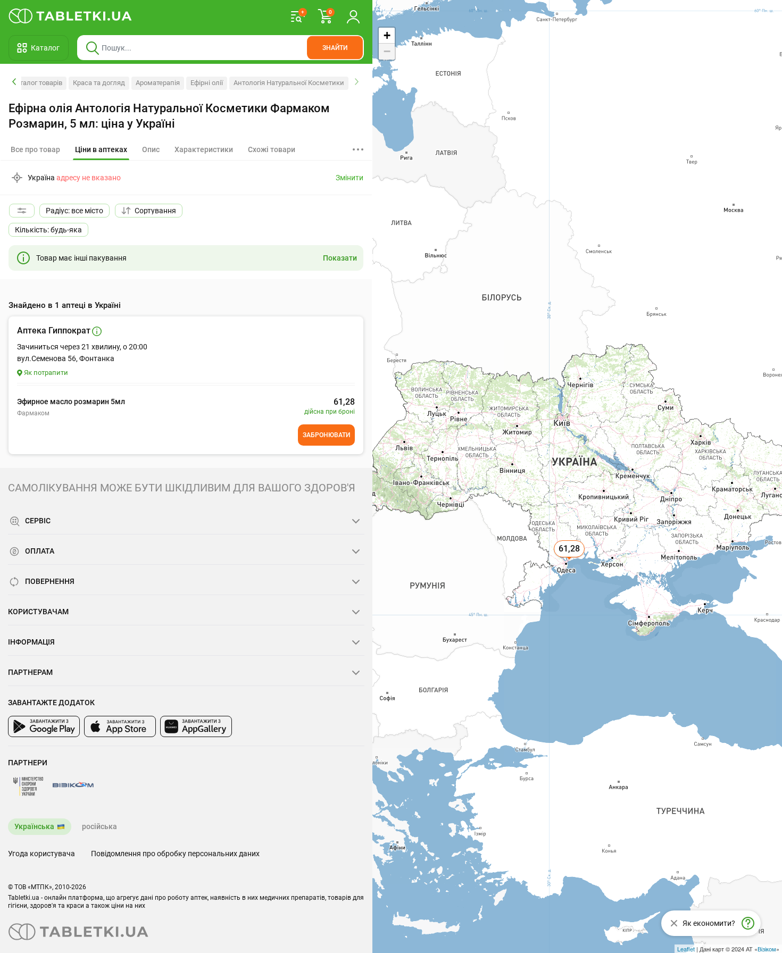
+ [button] (387, 35)
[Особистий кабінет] (353, 16)
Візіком (767, 948)
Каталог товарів (37, 83)
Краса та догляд (99, 83)
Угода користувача (41, 853)
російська (99, 826)
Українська (34, 826)
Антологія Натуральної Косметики (289, 83)
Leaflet (686, 948)
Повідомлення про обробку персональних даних (175, 853)
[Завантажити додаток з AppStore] (120, 726)
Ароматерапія (158, 83)
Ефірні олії (206, 83)
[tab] (101, 150)
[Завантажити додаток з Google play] (44, 726)
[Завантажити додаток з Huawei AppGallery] (196, 726)
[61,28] (570, 560)
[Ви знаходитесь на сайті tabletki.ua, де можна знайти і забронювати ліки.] (70, 15)
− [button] (387, 51)
